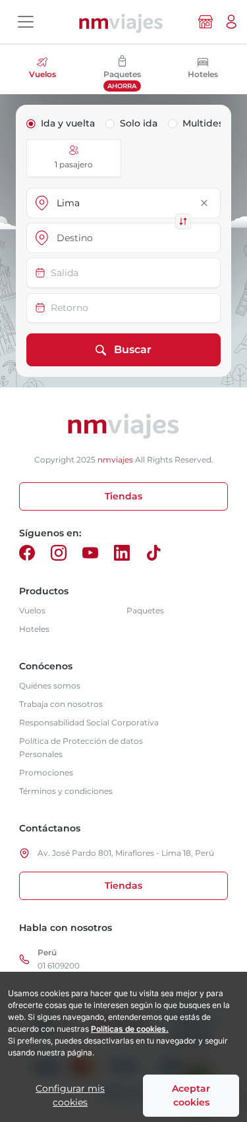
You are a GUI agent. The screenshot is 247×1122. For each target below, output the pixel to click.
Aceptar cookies (191, 1095)
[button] (231, 22)
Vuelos (32, 610)
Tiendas (123, 496)
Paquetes (145, 610)
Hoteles (34, 629)
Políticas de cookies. (130, 1029)
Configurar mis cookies (70, 1095)
